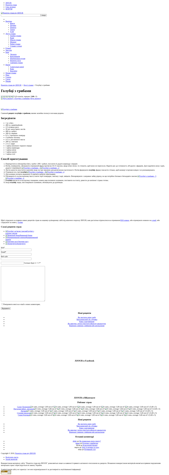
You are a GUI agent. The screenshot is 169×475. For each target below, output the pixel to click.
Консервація (15, 56)
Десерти (13, 54)
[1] (2, 96)
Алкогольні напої (17, 67)
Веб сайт (4, 256)
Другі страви (11, 34)
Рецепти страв (11, 5)
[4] (10, 96)
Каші (12, 38)
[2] (5, 96)
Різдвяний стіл (90, 449)
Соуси (8, 79)
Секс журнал (11, 7)
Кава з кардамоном (86, 322)
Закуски (9, 50)
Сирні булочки (23, 415)
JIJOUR (8, 3)
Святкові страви (16, 63)
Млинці (13, 42)
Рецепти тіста (15, 61)
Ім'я (2, 248)
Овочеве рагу (23, 242)
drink (75, 441)
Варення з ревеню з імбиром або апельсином (86, 326)
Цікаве (8, 81)
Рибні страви (15, 44)
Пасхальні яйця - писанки (24, 409)
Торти (12, 30)
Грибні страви (15, 36)
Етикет (8, 48)
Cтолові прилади (23, 413)
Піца (7, 75)
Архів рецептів (11, 459)
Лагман (24, 411)
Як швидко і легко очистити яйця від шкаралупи (87, 324)
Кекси (12, 23)
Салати (8, 77)
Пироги (13, 27)
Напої (8, 65)
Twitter (20, 222)
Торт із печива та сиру (90, 447)
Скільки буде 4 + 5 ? (32, 263)
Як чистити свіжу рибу (87, 317)
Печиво (13, 25)
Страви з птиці (16, 46)
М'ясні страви (15, 40)
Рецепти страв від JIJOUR (11, 85)
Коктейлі (13, 71)
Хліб (12, 32)
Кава (12, 69)
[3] (7, 96)
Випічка (9, 21)
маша (78, 443)
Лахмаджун (21, 244)
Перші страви (11, 73)
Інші (7, 52)
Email (3, 252)
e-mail (154, 220)
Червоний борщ (26, 235)
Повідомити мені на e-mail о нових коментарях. (21, 304)
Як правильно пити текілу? (90, 441)
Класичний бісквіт (90, 445)
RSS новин (124, 220)
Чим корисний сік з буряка (86, 319)
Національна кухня (17, 59)
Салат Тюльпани (23, 407)
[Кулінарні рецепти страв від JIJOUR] (12, 13)
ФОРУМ (9, 9)
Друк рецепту (35, 99)
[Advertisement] (28, 103)
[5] (13, 96)
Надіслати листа (12, 457)
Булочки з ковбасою (90, 443)
